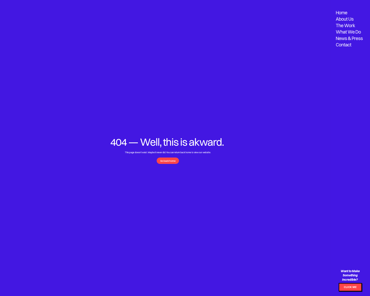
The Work (345, 25)
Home (341, 12)
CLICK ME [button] (350, 287)
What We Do (348, 32)
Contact (343, 45)
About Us (345, 19)
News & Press (349, 38)
